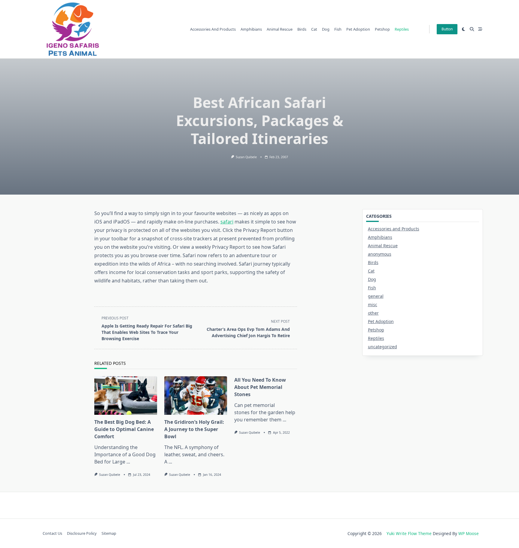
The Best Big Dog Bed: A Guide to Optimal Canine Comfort (124, 429)
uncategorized (382, 346)
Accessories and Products (213, 29)
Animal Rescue (280, 29)
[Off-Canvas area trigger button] (480, 29)
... (128, 461)
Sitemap (109, 533)
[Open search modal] (472, 29)
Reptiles (402, 29)
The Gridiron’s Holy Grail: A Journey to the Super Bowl (194, 429)
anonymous (379, 254)
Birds (301, 29)
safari (226, 221)
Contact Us (52, 533)
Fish (337, 29)
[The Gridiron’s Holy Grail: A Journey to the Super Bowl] (195, 395)
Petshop (382, 29)
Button (447, 29)
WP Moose (468, 533)
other (373, 313)
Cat (314, 29)
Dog (325, 29)
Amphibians (251, 29)
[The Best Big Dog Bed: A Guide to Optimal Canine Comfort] (125, 395)
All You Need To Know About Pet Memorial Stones (260, 387)
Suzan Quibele (246, 157)
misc (372, 304)
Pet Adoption (358, 29)
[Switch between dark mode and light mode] (463, 29)
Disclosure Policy (82, 533)
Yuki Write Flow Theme (409, 533)
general (376, 296)
